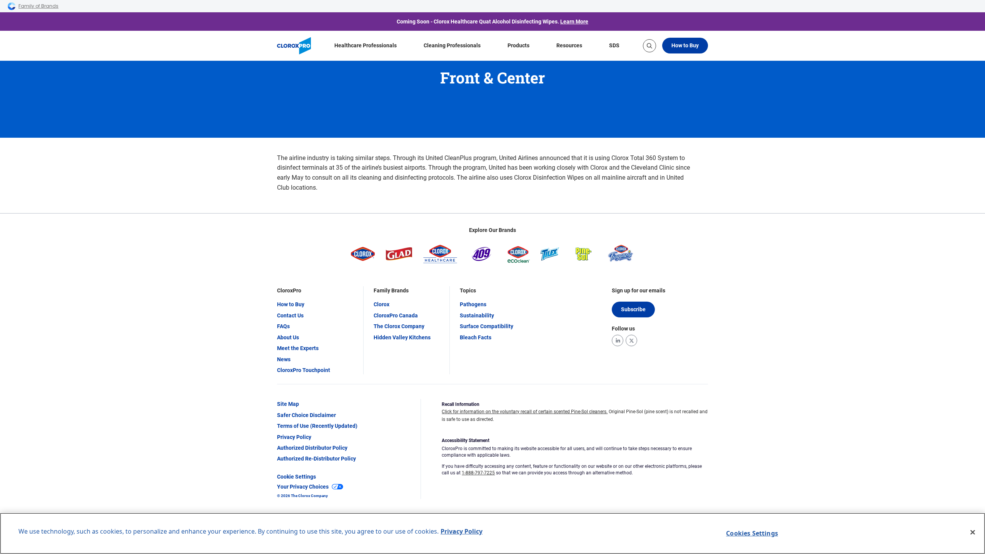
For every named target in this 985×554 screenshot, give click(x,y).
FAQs (283, 326)
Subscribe (633, 309)
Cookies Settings (752, 533)
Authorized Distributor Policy (312, 448)
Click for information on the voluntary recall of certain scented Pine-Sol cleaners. (525, 411)
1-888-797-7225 (478, 473)
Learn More (574, 21)
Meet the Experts (298, 348)
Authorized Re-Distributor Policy (316, 459)
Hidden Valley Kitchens (402, 337)
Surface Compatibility (486, 326)
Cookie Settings (296, 477)
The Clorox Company (399, 326)
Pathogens (473, 304)
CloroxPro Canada (396, 315)
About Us (288, 337)
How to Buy (685, 45)
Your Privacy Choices (303, 487)
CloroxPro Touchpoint (303, 370)
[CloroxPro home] (294, 46)
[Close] (972, 532)
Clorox (381, 304)
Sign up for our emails (638, 290)
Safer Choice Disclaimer (306, 415)
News (283, 359)
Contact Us (290, 315)
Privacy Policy (294, 437)
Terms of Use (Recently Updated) (317, 426)
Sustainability (477, 315)
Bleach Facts (475, 337)
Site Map (288, 404)
